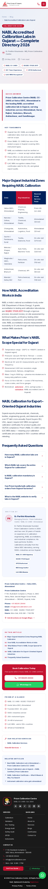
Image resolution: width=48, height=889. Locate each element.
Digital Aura (34, 882)
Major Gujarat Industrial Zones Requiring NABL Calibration (23, 638)
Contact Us (32, 835)
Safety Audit (9, 832)
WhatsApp (36, 868)
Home (4, 17)
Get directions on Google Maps (19, 618)
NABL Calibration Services (17, 743)
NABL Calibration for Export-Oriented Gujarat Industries (23, 653)
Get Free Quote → (13, 868)
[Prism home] (12, 4)
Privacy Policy (17, 886)
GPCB (7, 835)
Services (31, 825)
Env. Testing (9, 825)
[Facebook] (15, 806)
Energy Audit (10, 828)
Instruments (9, 839)
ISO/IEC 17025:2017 (14, 311)
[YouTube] (20, 806)
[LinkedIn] (34, 806)
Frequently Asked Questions (17, 657)
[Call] (38, 4)
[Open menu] (43, 4)
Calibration (9, 818)
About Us (31, 821)
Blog (11, 17)
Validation (8, 821)
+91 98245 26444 (18, 603)
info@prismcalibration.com (21, 607)
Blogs (30, 828)
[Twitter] (25, 806)
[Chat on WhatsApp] (42, 875)
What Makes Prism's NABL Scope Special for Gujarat (23, 647)
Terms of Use (31, 886)
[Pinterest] (38, 806)
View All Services (12, 748)
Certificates (32, 832)
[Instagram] (29, 806)
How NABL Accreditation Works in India (21, 642)
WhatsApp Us (25, 685)
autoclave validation (19, 388)
